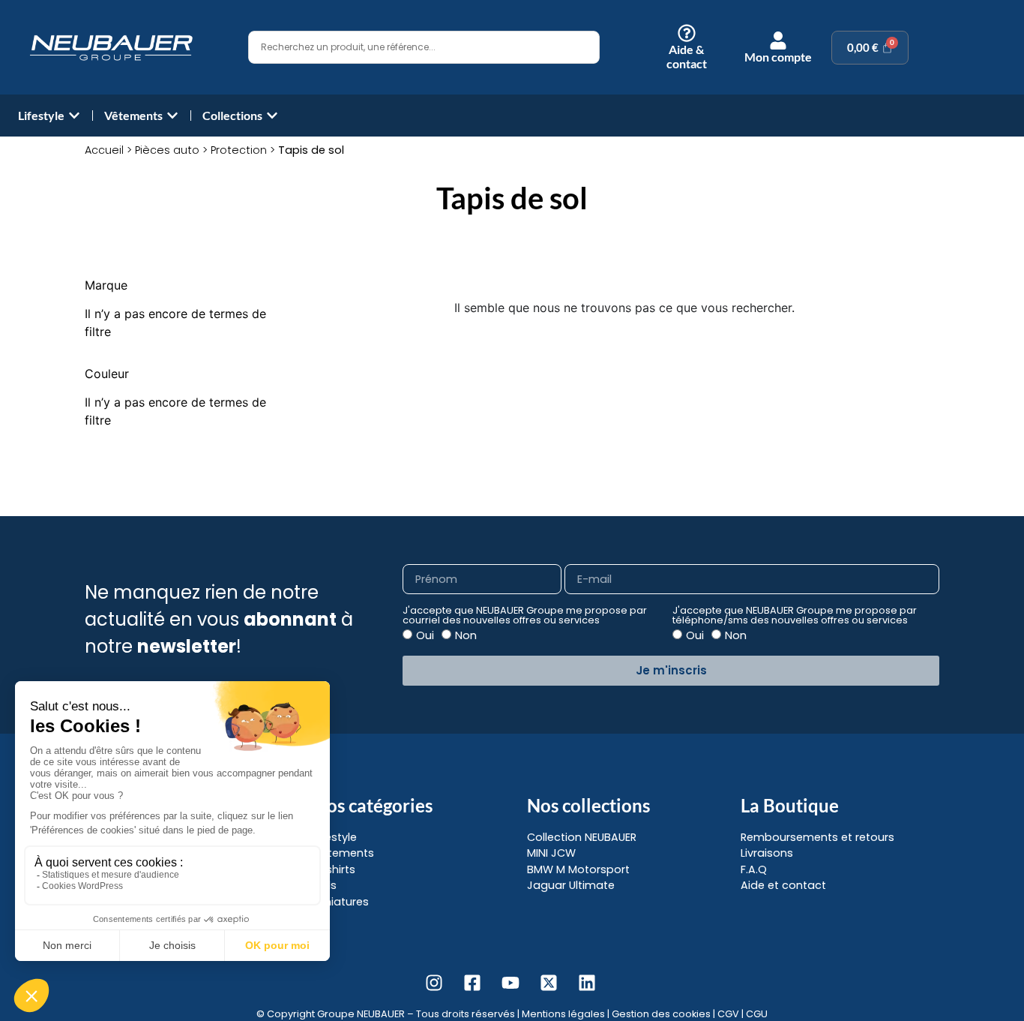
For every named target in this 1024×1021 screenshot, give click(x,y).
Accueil (104, 150)
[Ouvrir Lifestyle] (74, 116)
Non (466, 635)
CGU (757, 1013)
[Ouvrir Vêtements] (172, 116)
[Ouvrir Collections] (272, 116)
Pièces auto (167, 150)
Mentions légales (563, 1013)
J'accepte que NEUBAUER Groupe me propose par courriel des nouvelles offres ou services (525, 616)
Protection (239, 150)
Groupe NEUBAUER (361, 1013)
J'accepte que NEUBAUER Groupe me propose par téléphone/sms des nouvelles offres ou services (794, 616)
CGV (728, 1013)
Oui (425, 635)
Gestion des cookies (661, 1013)
